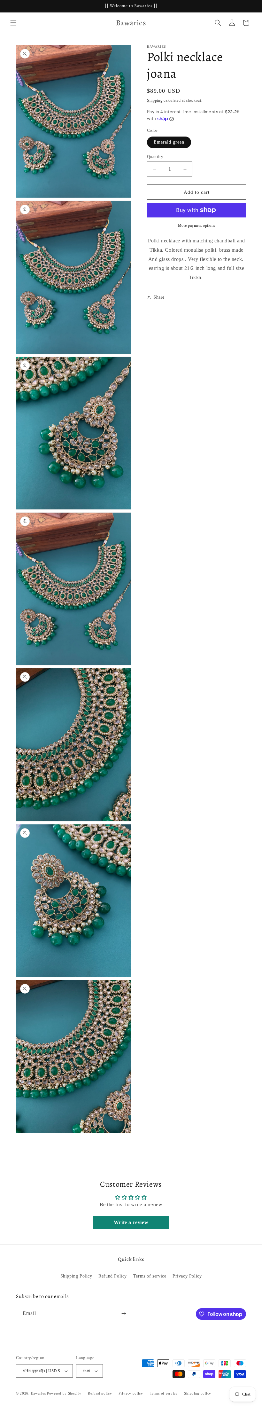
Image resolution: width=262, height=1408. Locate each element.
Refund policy (100, 1393)
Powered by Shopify (64, 1393)
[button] (13, 23)
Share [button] (159, 297)
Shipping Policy (76, 1276)
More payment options (196, 225)
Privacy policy (131, 1393)
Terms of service (149, 1276)
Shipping (155, 100)
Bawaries (38, 1393)
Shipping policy (197, 1393)
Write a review (131, 1222)
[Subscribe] (124, 1313)
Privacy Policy (187, 1276)
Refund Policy (112, 1276)
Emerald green (169, 142)
